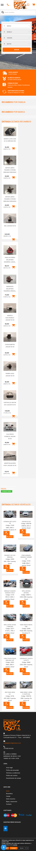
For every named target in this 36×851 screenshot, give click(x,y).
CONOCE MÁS (6, 491)
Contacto (9, 804)
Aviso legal (9, 767)
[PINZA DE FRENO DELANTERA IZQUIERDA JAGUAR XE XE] (9, 250)
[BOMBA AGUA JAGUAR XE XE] (9, 366)
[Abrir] (2, 5)
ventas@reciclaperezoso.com (12, 743)
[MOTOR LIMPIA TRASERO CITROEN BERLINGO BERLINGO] (9, 160)
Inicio (7, 791)
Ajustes (22, 848)
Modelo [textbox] (9, 32)
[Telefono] (8, 5)
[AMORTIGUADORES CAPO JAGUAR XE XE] (9, 456)
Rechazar (13, 848)
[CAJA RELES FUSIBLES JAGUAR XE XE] (9, 427)
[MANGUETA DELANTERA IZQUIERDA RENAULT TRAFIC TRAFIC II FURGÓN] (9, 279)
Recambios (9, 793)
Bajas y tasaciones (11, 801)
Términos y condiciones (13, 773)
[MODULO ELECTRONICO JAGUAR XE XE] (9, 308)
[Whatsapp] (28, 4)
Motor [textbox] (9, 44)
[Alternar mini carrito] (33, 5)
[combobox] (17, 26)
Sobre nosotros (10, 799)
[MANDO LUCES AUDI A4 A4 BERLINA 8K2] (9, 131)
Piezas (11, 536)
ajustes (15, 845)
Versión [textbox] (9, 38)
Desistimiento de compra (13, 778)
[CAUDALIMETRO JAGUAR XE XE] (9, 337)
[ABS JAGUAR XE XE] (9, 218)
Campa (8, 796)
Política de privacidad (12, 770)
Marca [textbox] (9, 26)
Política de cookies (11, 775)
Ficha (6, 534)
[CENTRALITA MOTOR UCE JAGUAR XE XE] (9, 395)
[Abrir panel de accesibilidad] (3, 847)
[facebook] (5, 828)
